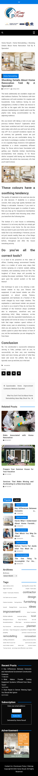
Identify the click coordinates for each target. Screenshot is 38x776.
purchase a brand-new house (29, 632)
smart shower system (8, 645)
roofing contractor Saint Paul (29, 640)
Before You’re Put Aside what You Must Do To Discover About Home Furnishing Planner (25, 547)
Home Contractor (21, 505)
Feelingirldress (18, 602)
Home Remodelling (20, 43)
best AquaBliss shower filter (29, 586)
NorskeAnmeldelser (8, 622)
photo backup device (19, 626)
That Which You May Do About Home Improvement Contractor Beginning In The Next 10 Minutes (25, 534)
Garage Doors (13, 607)
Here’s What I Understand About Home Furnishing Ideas (25, 522)
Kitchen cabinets (8, 616)
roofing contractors (8, 640)
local (33, 616)
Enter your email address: (16, 713)
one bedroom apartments (30, 622)
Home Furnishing (21, 517)
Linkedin (19, 373)
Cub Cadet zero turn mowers (10, 597)
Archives (6, 573)
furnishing (30, 601)
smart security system (30, 642)
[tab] (7, 500)
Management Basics (8, 619)
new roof (34, 619)
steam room (21, 645)
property (5, 632)
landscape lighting (21, 616)
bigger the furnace (7, 588)
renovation (7, 365)
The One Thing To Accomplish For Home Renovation (25, 559)
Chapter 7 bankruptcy (31, 588)
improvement (11, 611)
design (32, 597)
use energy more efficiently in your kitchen (22, 648)
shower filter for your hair (9, 642)
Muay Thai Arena (22, 619)
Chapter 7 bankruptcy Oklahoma (11, 592)
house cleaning (23, 607)
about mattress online (8, 586)
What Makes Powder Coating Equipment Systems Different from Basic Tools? (16, 682)
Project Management (15, 630)
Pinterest (14, 373)
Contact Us (8, 766)
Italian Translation (31, 612)
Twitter (9, 373)
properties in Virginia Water (28, 630)
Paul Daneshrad (7, 626)
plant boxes (6, 630)
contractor (29, 592)
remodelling (10, 636)
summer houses (32, 645)
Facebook (4, 373)
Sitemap (30, 766)
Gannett (5, 607)
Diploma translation (8, 602)
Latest (17, 500)
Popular (7, 500)
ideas (32, 606)
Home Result (6, 43)
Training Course (7, 648)
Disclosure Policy (20, 766)
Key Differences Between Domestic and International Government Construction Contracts (25, 509)
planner (31, 626)
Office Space (18, 622)
